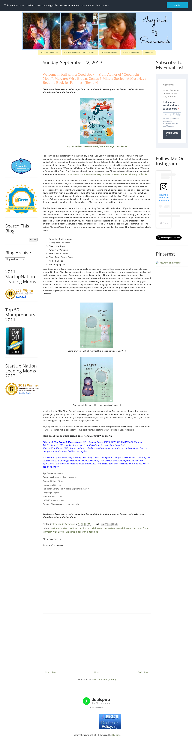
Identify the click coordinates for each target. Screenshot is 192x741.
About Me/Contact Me (49, 52)
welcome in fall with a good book (82, 531)
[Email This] (102, 524)
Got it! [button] (177, 5)
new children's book (126, 528)
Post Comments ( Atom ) (104, 679)
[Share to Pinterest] (116, 524)
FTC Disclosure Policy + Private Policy (79, 52)
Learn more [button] (102, 5)
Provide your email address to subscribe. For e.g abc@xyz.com (171, 122)
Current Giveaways (131, 52)
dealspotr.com (96, 707)
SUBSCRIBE (172, 134)
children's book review (103, 528)
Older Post (143, 672)
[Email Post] (97, 524)
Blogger (116, 734)
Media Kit (149, 52)
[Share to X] (109, 524)
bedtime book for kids (80, 528)
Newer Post (50, 672)
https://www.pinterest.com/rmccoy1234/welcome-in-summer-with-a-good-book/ (107, 174)
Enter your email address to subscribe (171, 105)
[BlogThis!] (106, 524)
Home (97, 672)
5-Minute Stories (59, 528)
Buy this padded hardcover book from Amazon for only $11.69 (96, 146)
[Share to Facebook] (112, 524)
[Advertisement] (96, 641)
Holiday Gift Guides (109, 52)
